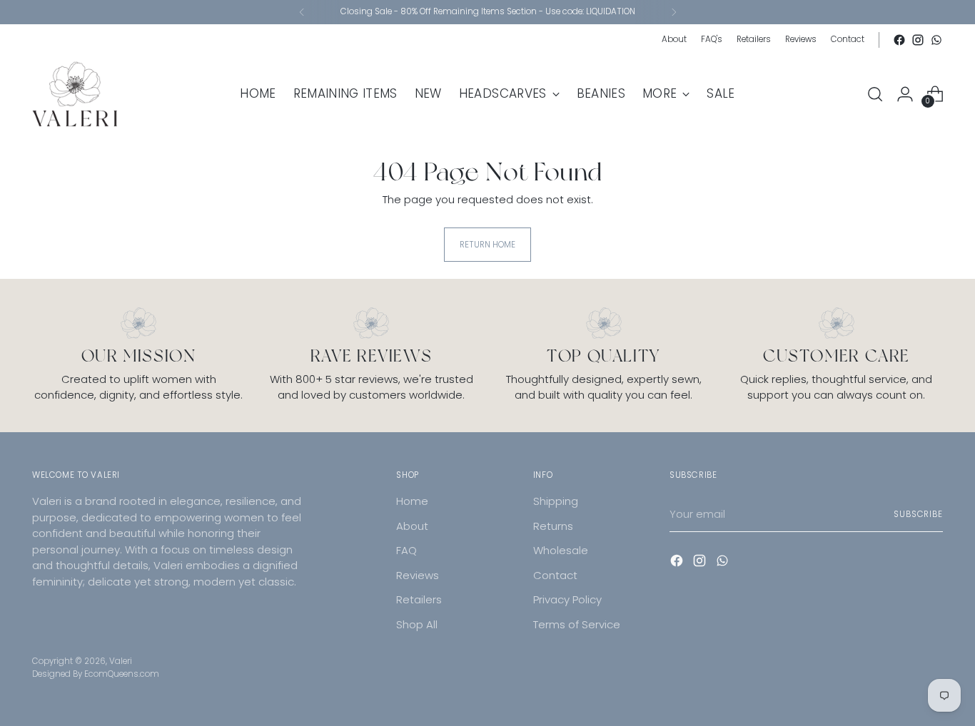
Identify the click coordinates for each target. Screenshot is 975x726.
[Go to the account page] (905, 94)
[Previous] (302, 12)
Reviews (417, 575)
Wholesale (560, 550)
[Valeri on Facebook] (899, 40)
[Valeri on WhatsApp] (936, 40)
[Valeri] (75, 94)
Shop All (417, 624)
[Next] (673, 12)
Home (412, 501)
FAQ (406, 550)
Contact (555, 575)
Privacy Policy (567, 599)
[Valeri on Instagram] (917, 40)
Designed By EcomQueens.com (95, 674)
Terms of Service (576, 624)
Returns (553, 525)
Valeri (120, 661)
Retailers (419, 599)
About (412, 525)
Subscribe (918, 514)
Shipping (555, 501)
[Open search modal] (875, 94)
